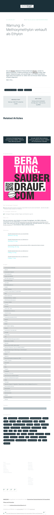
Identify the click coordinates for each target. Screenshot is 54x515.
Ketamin (6, 319)
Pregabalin (7, 371)
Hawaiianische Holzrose (10, 310)
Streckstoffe (7, 388)
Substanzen (30, 480)
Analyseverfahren (8, 397)
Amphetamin (45, 418)
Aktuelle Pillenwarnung (13, 418)
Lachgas (6, 332)
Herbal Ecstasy (8, 313)
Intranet (5, 468)
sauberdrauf (22, 437)
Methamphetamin (33, 430)
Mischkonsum (8, 390)
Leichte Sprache (6, 463)
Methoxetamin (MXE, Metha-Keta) (12, 345)
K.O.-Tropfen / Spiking (9, 326)
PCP (5, 364)
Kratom (6, 328)
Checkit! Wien (12, 421)
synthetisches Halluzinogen (21, 440)
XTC (39, 440)
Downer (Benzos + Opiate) (10, 297)
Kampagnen (30, 478)
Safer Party (6, 437)
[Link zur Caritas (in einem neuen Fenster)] (44, 513)
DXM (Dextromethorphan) (10, 300)
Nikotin (6, 354)
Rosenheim (30, 468)
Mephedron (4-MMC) (9, 341)
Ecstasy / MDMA (8, 302)
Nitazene (6, 356)
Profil (4, 462)
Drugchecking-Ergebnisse (27, 421)
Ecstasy (36, 421)
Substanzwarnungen (41, 19)
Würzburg (30, 463)
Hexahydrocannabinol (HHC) (11, 317)
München (30, 462)
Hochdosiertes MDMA (26, 427)
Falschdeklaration (45, 424)
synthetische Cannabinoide (9, 440)
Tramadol (6, 382)
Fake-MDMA (37, 424)
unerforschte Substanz (32, 440)
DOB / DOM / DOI (8, 295)
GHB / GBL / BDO (8, 308)
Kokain (6, 323)
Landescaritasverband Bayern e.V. (18, 505)
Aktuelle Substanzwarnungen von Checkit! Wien (18, 233)
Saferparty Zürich (14, 437)
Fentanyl (6, 306)
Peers (4, 465)
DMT (6, 293)
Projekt (29, 477)
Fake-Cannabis (29, 424)
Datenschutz (6, 471)
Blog (33, 19)
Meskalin (6, 343)
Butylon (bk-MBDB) (9, 276)
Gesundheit (30, 483)
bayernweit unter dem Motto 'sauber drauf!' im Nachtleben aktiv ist (34, 222)
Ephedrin (6, 304)
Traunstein (30, 466)
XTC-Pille (44, 440)
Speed (27, 437)
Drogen (19, 421)
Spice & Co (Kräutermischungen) (11, 377)
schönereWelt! (20, 509)
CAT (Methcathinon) (9, 285)
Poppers (6, 369)
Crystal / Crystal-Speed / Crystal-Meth (13, 291)
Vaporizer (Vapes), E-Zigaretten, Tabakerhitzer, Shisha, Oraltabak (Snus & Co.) (21, 384)
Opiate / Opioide (8, 360)
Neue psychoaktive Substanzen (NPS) (13, 358)
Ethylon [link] (13, 71)
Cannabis (7, 282)
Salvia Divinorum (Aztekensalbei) (11, 375)
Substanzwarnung (43, 437)
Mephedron (26, 430)
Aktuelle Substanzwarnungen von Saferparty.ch (18, 239)
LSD (5, 336)
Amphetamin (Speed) (9, 272)
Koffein (6, 321)
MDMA (20, 430)
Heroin (6, 315)
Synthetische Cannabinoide (10, 330)
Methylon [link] (35, 72)
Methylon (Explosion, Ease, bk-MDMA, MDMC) (14, 347)
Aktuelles (28, 19)
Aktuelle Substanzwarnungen (36, 418)
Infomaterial (30, 484)
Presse (4, 466)
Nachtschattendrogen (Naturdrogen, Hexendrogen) (16, 349)
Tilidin (6, 380)
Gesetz (6, 395)
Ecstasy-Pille (42, 421)
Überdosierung (7, 443)
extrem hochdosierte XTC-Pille (19, 424)
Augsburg (30, 465)
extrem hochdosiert (7, 424)
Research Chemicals (9, 373)
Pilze (6, 367)
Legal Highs (7, 334)
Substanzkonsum (34, 437)
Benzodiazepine (8, 274)
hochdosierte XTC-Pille (36, 427)
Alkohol (6, 269)
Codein (6, 287)
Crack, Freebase (8, 289)
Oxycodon (7, 362)
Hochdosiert (6, 427)
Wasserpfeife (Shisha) (9, 386)
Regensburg (30, 469)
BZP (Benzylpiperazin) (9, 278)
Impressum (5, 469)
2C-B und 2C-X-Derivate (10, 267)
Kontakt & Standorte (7, 472)
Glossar (6, 399)
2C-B (5, 418)
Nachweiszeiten (8, 392)
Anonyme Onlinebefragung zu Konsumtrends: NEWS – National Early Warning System (26, 245)
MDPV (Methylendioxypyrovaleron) (12, 339)
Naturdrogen (7, 351)
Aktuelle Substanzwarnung (23, 418)
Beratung (30, 481)
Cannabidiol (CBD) (8, 280)
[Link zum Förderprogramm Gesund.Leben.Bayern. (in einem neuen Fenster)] (3, 513)
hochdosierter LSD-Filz (15, 427)
